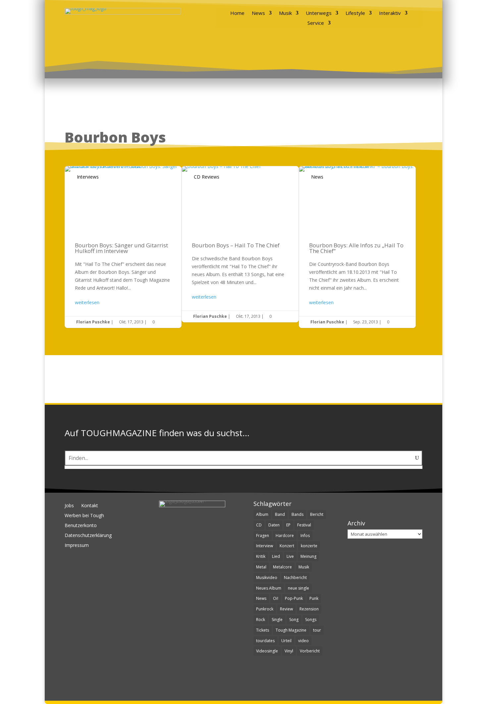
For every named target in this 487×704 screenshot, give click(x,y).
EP (288, 525)
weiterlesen (87, 302)
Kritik (260, 556)
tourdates (265, 640)
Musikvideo (266, 577)
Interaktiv (390, 13)
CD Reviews (206, 177)
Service (315, 23)
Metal (261, 567)
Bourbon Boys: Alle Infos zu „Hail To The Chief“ (357, 247)
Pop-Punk (294, 598)
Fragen (262, 535)
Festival (304, 525)
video (303, 640)
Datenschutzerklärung (88, 535)
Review (286, 609)
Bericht (316, 514)
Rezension (309, 609)
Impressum (77, 545)
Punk (313, 598)
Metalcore (282, 567)
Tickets (262, 630)
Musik (285, 13)
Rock (260, 619)
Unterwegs (319, 13)
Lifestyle (355, 13)
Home (237, 13)
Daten (274, 525)
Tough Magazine (291, 630)
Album (262, 514)
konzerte (309, 546)
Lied (276, 556)
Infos (305, 535)
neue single (298, 588)
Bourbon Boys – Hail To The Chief (240, 244)
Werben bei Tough (84, 515)
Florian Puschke (93, 322)
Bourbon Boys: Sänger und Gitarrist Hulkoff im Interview (123, 247)
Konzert (287, 546)
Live (290, 556)
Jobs (69, 506)
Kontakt (89, 506)
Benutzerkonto (81, 525)
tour (317, 630)
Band (280, 514)
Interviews (88, 177)
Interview (264, 546)
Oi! (275, 598)
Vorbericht (310, 651)
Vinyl (289, 651)
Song (293, 619)
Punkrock (264, 609)
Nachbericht (295, 577)
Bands (297, 514)
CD (259, 525)
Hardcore (285, 535)
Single (277, 619)
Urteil (286, 640)
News (258, 13)
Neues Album (268, 588)
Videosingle (267, 651)
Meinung (308, 556)
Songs (310, 619)
